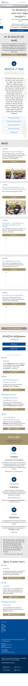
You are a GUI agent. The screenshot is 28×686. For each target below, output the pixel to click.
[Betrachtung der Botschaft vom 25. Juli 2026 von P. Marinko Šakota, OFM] (16, 207)
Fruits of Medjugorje (9, 417)
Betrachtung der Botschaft (14, 117)
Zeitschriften (7, 605)
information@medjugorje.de (9, 652)
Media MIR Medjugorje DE (11, 380)
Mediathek (6, 361)
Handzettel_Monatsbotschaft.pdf (14, 121)
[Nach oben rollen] (25, 683)
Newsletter (6, 568)
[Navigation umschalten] (26, 6)
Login (2, 631)
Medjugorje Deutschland (10, 398)
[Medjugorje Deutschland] (8, 394)
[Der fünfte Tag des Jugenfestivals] (16, 313)
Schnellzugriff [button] (22, 2)
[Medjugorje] (5, 2)
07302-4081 (5, 649)
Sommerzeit (14, 349)
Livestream (7, 368)
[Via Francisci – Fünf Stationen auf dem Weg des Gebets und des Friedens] (16, 244)
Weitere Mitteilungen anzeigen (14, 328)
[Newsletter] (3, 565)
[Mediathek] (3, 357)
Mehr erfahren (14, 54)
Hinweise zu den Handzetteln (14, 125)
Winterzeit (14, 344)
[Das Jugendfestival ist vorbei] (16, 279)
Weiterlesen (14, 161)
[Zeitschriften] (8, 601)
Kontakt (2, 624)
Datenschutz (3, 626)
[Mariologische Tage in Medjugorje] (16, 171)
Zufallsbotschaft (14, 132)
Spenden (3, 628)
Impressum (3, 625)
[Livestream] (3, 582)
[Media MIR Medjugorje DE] (3, 376)
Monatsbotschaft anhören (14, 128)
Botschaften (3, 630)
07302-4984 (5, 650)
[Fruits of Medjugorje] (3, 414)
